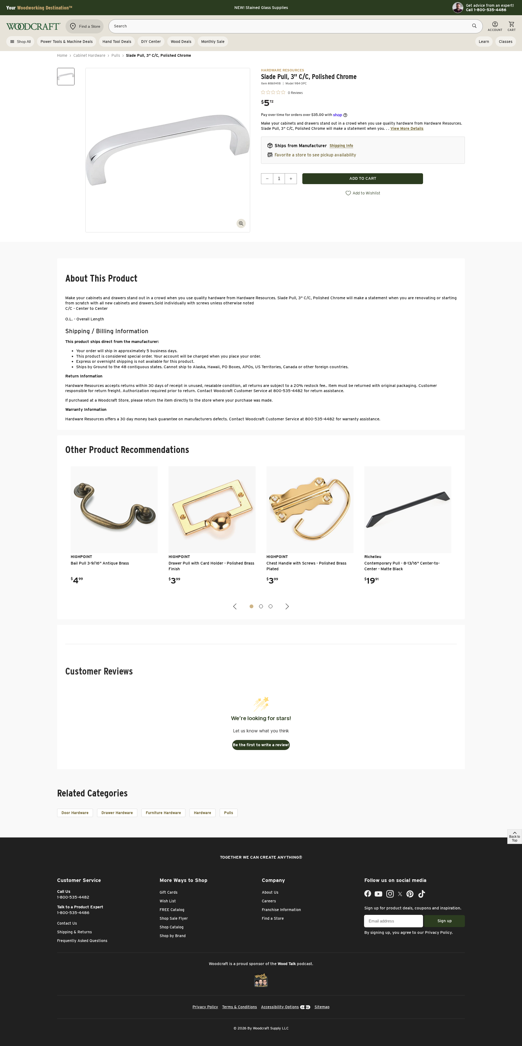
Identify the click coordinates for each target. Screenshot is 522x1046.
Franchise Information (281, 910)
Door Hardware (75, 813)
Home (62, 55)
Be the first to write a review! (261, 744)
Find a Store (273, 918)
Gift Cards (169, 892)
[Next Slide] (286, 606)
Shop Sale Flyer (174, 918)
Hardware (202, 813)
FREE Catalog (172, 910)
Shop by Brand (173, 936)
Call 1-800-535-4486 (486, 10)
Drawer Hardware (117, 813)
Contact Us (67, 923)
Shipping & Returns (74, 932)
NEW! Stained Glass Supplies (261, 7)
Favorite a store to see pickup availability (315, 154)
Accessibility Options (280, 1007)
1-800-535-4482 (73, 897)
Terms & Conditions (239, 1007)
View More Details (407, 128)
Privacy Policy (438, 932)
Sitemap (322, 1007)
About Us (270, 892)
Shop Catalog (172, 927)
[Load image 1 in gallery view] (65, 76)
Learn (484, 41)
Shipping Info (341, 145)
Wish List (168, 901)
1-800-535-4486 (73, 912)
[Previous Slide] (235, 606)
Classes (505, 41)
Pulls (115, 55)
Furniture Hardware (163, 813)
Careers (269, 901)
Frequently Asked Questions (82, 940)
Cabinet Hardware (89, 55)
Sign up (444, 920)
